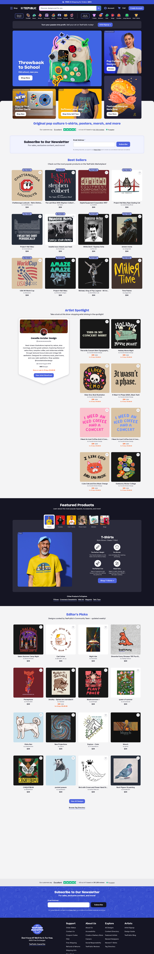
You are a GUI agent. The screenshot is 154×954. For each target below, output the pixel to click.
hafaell (61, 89)
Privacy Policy (97, 149)
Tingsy (20, 533)
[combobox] (67, 8)
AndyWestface (25, 89)
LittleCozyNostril (109, 31)
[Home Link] (28, 8)
